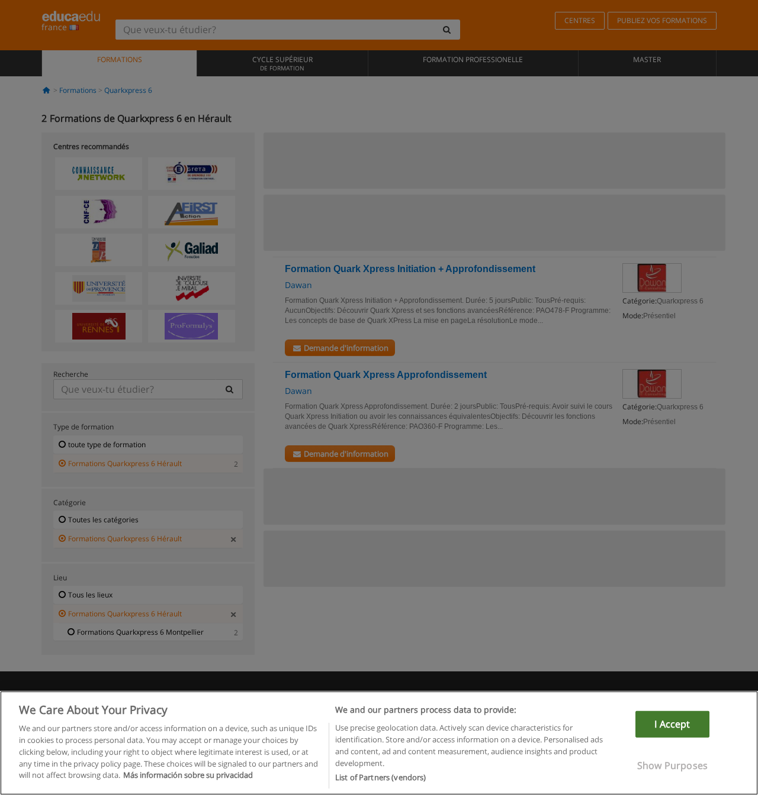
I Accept (672, 724)
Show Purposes (672, 765)
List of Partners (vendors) (380, 776)
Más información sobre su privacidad (188, 775)
